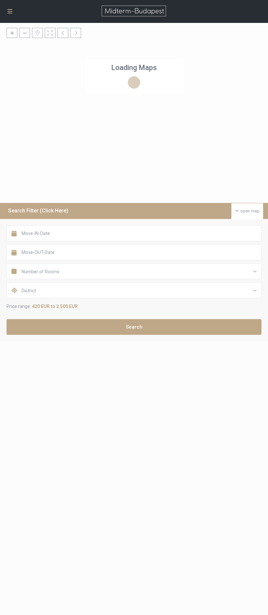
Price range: (19, 306)
